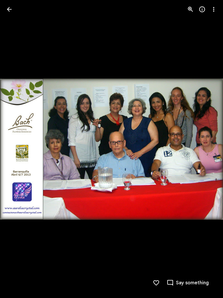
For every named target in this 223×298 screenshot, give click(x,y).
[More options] (214, 9)
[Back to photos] (9, 9)
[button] (16, 149)
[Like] (156, 282)
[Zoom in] (190, 9)
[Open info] (202, 9)
